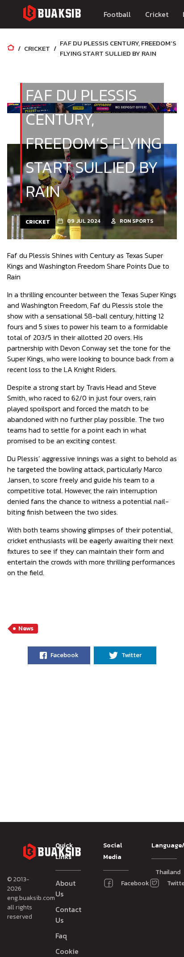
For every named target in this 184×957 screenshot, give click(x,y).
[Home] (10, 48)
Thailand (159, 872)
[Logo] (51, 14)
